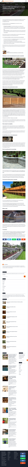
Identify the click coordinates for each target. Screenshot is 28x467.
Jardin (19, 368)
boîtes (24, 296)
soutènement (12, 23)
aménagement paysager (9, 295)
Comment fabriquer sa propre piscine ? (12, 430)
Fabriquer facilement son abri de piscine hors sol (12, 367)
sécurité (21, 295)
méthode (22, 296)
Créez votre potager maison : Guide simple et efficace (13, 409)
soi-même (7, 296)
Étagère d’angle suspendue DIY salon (11, 321)
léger (3, 297)
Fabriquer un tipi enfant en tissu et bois (11, 336)
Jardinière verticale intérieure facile (11, 341)
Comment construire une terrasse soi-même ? (12, 387)
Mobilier (20, 365)
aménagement (5, 297)
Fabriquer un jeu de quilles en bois (10, 306)
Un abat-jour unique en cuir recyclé (11, 311)
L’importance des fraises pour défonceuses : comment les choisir (15, 52)
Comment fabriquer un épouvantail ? (12, 439)
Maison (3, 283)
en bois (14, 294)
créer (10, 296)
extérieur (5, 20)
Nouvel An (16, 295)
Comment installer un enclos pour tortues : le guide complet (13, 356)
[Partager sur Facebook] (5, 239)
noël (5, 296)
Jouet (3, 289)
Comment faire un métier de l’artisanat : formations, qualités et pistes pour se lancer (3, 455)
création (8, 297)
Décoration (4, 280)
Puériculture (4, 286)
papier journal (18, 295)
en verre (7, 294)
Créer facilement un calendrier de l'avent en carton (12, 399)
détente (12, 296)
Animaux (4, 287)
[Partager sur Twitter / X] (9, 239)
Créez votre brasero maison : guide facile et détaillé (12, 377)
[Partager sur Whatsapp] (14, 239)
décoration (4, 296)
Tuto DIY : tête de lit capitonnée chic (11, 346)
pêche (18, 296)
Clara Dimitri (8, 13)
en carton (13, 295)
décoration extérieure (5, 295)
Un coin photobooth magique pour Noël (11, 316)
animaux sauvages (22, 294)
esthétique (23, 295)
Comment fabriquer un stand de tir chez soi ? (12, 419)
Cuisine (3, 290)
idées (9, 296)
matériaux (14, 296)
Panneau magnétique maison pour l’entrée (12, 326)
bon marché (11, 294)
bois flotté (19, 294)
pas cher (9, 294)
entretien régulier (4, 294)
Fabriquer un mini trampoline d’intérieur (11, 331)
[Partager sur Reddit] (23, 239)
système (20, 296)
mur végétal (16, 294)
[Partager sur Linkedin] (19, 239)
